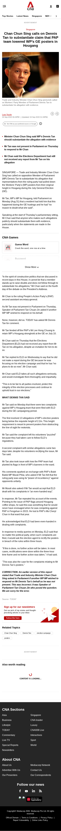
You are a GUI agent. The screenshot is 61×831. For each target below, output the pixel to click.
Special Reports (10, 745)
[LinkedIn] (33, 791)
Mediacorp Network (40, 765)
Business (6, 720)
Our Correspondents (40, 775)
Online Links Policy (40, 820)
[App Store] (24, 799)
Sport (33, 740)
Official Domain (12, 818)
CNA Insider (36, 720)
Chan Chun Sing (10, 633)
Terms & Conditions (30, 818)
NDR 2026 (50, 16)
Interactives (36, 735)
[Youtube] (26, 791)
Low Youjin (7, 114)
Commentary (8, 735)
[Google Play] (20, 799)
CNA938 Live (37, 730)
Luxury (33, 725)
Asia (4, 715)
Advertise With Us (11, 770)
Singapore (37, 16)
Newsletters (8, 750)
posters (7, 638)
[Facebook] (20, 791)
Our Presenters (9, 775)
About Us (6, 765)
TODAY (6, 730)
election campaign (44, 633)
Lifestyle (6, 725)
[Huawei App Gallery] (34, 799)
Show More (30, 267)
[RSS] (40, 791)
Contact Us (36, 770)
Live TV (6, 740)
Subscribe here (12, 618)
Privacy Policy (47, 818)
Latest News (23, 16)
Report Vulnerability (21, 820)
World (33, 745)
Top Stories (7, 16)
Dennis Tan (27, 633)
